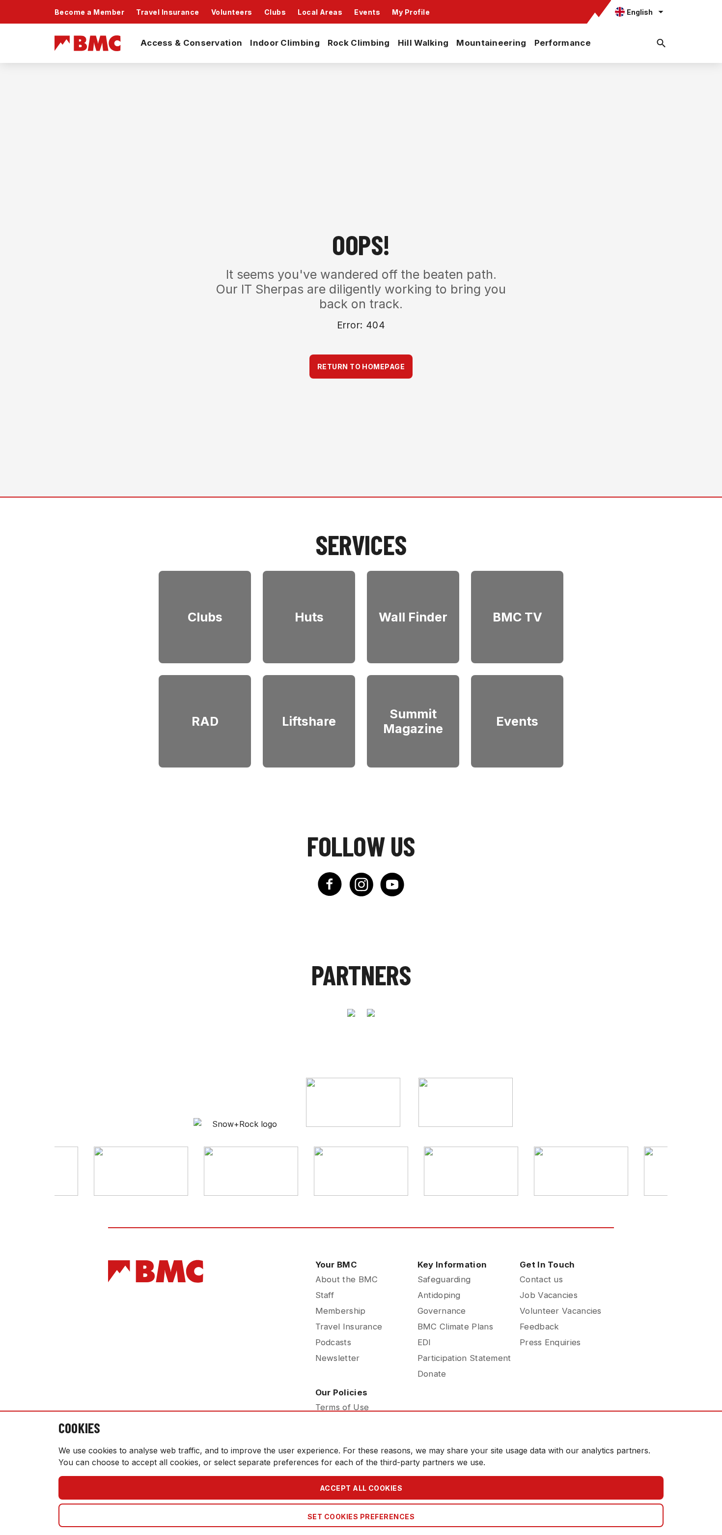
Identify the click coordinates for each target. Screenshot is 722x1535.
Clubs (275, 12)
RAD (205, 721)
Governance (441, 1311)
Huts (309, 617)
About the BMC (346, 1279)
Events (367, 12)
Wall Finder (413, 617)
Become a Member (89, 12)
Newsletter (337, 1358)
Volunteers (231, 12)
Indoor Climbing (285, 43)
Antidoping (439, 1295)
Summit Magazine (413, 721)
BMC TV (517, 617)
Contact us (541, 1279)
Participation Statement (464, 1358)
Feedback (539, 1326)
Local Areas (320, 12)
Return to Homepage (361, 366)
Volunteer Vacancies (561, 1311)
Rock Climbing (359, 43)
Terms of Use (342, 1407)
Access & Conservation (191, 43)
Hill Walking (423, 43)
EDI (424, 1342)
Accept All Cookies (361, 1488)
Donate (431, 1374)
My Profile (411, 12)
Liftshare (309, 721)
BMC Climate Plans (455, 1326)
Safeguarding (444, 1279)
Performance (562, 43)
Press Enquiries (550, 1342)
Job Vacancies (549, 1295)
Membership (340, 1311)
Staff (324, 1295)
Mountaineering (491, 43)
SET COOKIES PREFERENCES (361, 1516)
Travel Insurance (167, 12)
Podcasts (333, 1342)
